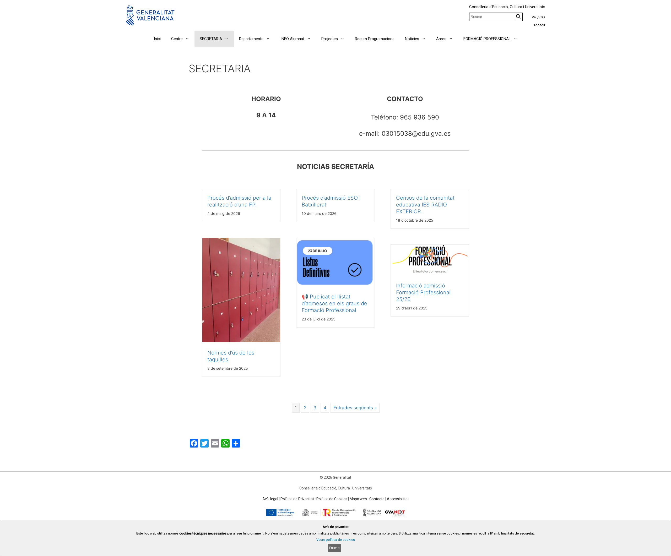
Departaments (251, 38)
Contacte (377, 499)
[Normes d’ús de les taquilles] (241, 340)
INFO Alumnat (292, 38)
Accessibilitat (398, 499)
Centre (177, 38)
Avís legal (270, 499)
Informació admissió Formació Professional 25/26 (423, 292)
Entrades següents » (355, 407)
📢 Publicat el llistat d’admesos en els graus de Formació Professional (334, 303)
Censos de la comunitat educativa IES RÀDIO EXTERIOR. (425, 205)
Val (534, 17)
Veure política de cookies (335, 540)
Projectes (329, 38)
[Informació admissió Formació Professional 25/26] (430, 273)
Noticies (412, 38)
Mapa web (358, 499)
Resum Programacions (374, 38)
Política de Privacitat (297, 499)
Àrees (441, 38)
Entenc (334, 548)
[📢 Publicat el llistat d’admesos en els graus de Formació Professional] (335, 284)
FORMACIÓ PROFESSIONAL (487, 38)
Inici (157, 38)
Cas (542, 17)
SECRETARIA (211, 38)
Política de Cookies (331, 499)
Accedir (539, 25)
